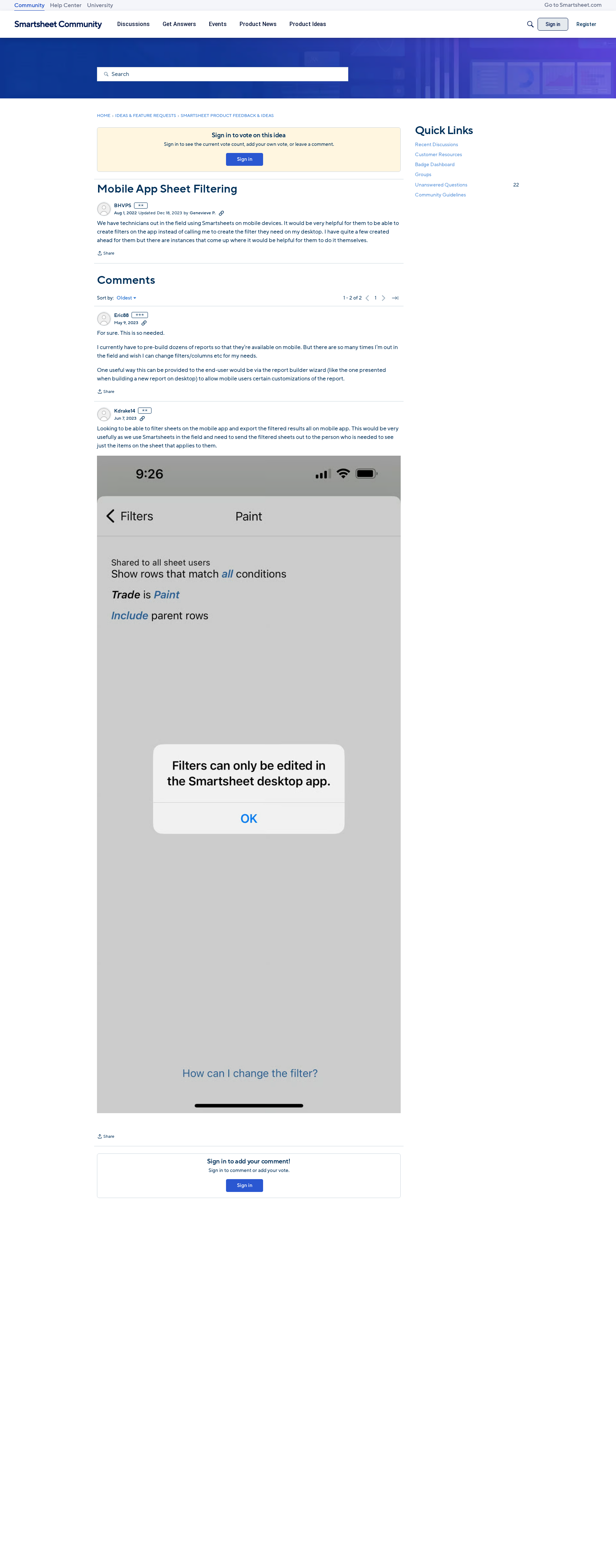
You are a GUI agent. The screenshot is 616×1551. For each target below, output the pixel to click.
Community (29, 5)
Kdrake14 (124, 411)
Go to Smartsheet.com (573, 5)
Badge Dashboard (435, 164)
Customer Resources (438, 154)
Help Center (66, 5)
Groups (423, 175)
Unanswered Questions (467, 184)
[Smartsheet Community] (58, 24)
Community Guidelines (440, 194)
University (100, 5)
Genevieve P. (203, 213)
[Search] (530, 24)
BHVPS (122, 206)
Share (105, 253)
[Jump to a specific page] (395, 298)
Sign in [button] (244, 159)
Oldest (124, 298)
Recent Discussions (436, 144)
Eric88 (121, 315)
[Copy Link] (221, 213)
